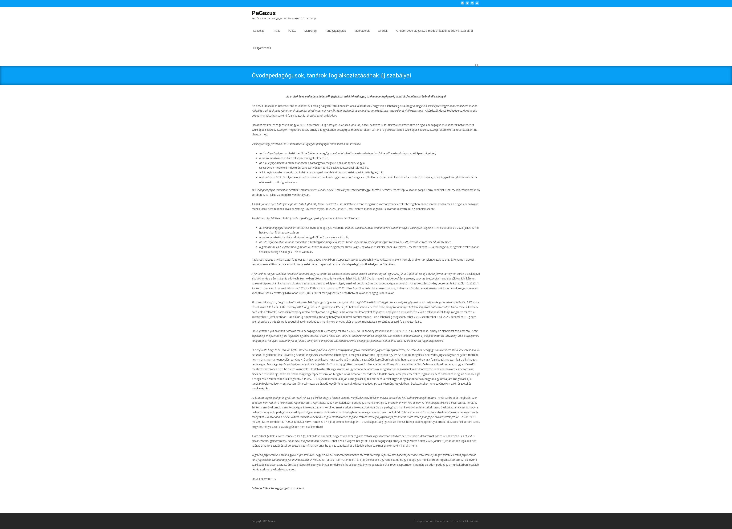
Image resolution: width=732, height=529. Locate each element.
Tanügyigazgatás (335, 30)
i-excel (453, 521)
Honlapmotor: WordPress (428, 521)
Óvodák (383, 30)
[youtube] (477, 4)
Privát (276, 30)
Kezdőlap (258, 30)
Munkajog (310, 30)
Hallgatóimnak (262, 48)
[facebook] (462, 4)
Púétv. (292, 30)
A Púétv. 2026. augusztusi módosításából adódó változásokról (434, 30)
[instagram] (472, 4)
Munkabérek (362, 30)
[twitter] (467, 4)
